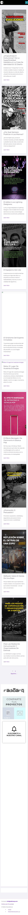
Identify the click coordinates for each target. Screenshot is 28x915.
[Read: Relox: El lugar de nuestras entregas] (12, 362)
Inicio (9, 909)
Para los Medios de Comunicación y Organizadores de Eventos (12, 647)
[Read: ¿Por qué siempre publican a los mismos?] (14, 107)
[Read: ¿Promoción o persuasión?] (14, 485)
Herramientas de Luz (14, 911)
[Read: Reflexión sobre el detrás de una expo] (14, 551)
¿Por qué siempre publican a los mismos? (13, 133)
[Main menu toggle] (26, 2)
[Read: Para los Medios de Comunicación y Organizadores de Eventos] (14, 619)
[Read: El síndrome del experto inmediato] (14, 313)
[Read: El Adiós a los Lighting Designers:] (14, 177)
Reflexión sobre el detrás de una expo (14, 577)
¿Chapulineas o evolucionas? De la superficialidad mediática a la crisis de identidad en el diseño (13, 60)
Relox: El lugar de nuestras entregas (11, 367)
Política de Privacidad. (7, 904)
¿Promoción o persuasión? (9, 511)
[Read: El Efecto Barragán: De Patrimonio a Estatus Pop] (14, 413)
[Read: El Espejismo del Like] (14, 245)
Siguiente (14, 673)
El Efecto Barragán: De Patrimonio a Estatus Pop (13, 440)
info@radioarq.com (12, 901)
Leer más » (7, 80)
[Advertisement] (14, 799)
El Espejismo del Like (12, 270)
